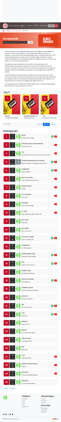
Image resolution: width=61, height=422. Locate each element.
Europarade (17, 31)
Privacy (17, 419)
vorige (6, 388)
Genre (23, 401)
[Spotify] (52, 137)
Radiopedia (44, 410)
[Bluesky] (6, 414)
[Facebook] (4, 414)
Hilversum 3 (7, 42)
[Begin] (3, 31)
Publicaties (43, 25)
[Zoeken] (56, 25)
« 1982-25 (39, 124)
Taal (23, 403)
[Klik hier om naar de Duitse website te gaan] (55, 419)
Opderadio (44, 412)
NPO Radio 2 (15, 42)
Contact (43, 403)
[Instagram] (8, 414)
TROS (25, 42)
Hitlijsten (36, 25)
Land (23, 404)
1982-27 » (53, 124)
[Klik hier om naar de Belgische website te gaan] (53, 419)
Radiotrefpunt (45, 408)
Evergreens (25, 406)
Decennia (24, 399)
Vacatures (44, 401)
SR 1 (21, 42)
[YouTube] (55, 137)
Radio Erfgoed (11, 419)
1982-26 (46, 124)
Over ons (43, 399)
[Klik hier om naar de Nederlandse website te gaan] (57, 419)
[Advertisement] (30, 11)
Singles (30, 42)
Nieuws (29, 25)
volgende (13, 388)
